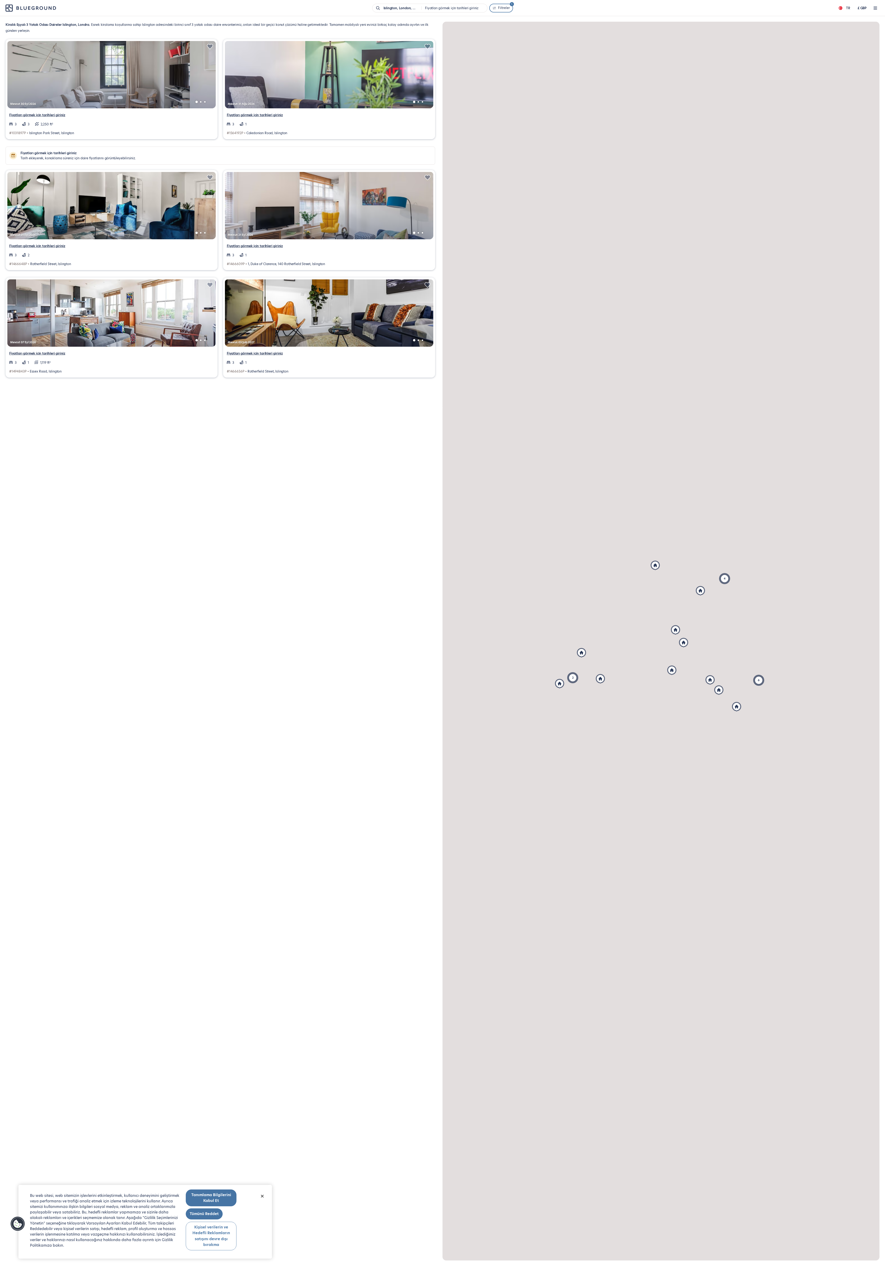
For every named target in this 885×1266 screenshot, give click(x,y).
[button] (758, 680)
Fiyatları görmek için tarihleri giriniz (37, 115)
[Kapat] (262, 1196)
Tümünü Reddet (204, 1213)
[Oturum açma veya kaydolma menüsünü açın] (875, 8)
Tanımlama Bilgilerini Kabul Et (211, 1198)
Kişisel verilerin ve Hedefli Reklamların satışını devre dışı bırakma (211, 1236)
